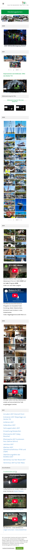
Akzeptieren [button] (19, 548)
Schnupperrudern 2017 (11, 428)
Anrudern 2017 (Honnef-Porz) (13, 414)
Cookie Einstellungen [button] (8, 548)
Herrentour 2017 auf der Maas (14, 463)
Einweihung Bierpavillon (12, 431)
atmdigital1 (19, 509)
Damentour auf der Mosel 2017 (14, 460)
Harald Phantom (19, 491)
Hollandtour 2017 (9, 425)
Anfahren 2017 (8, 422)
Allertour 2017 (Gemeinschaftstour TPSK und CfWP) (14, 449)
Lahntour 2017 (8, 444)
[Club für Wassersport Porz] (18, 3)
